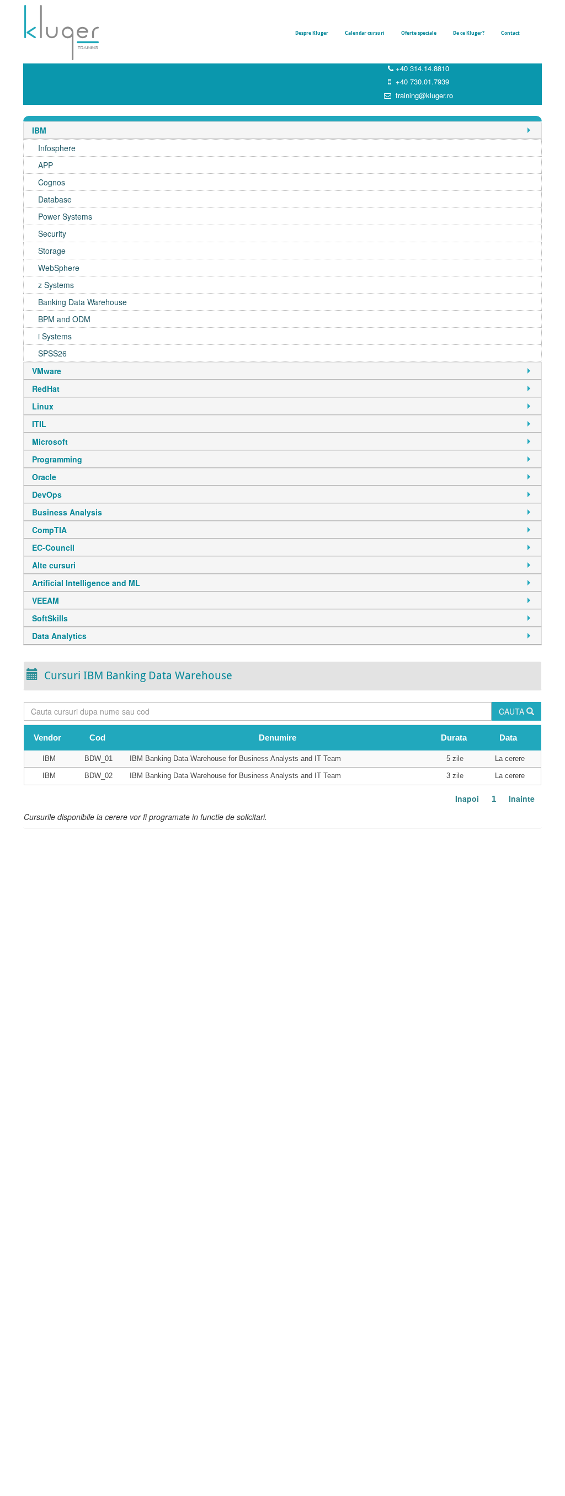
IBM (39, 130)
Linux (43, 406)
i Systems (55, 336)
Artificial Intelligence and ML (86, 582)
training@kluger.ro (424, 95)
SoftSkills (50, 618)
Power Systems (65, 216)
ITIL (39, 423)
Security (52, 233)
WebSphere (58, 267)
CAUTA (512, 711)
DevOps (47, 494)
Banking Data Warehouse (82, 301)
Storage (52, 250)
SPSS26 (52, 353)
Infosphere (57, 147)
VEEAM (45, 600)
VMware (46, 370)
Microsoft (50, 441)
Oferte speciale (418, 33)
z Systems (56, 284)
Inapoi (467, 798)
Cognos (51, 182)
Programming (57, 459)
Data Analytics (59, 635)
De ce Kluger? (468, 33)
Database (55, 199)
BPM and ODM (64, 318)
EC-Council (53, 547)
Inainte (522, 798)
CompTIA (49, 529)
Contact (510, 33)
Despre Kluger (311, 33)
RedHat (46, 388)
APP (45, 165)
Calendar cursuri (365, 33)
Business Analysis (67, 512)
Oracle (44, 476)
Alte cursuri (54, 565)
